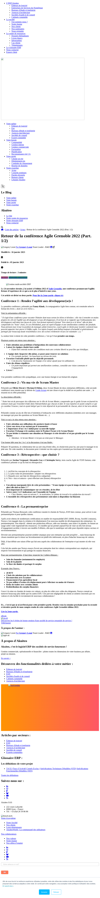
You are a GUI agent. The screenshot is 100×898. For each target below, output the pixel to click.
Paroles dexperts (18, 175)
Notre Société (11, 823)
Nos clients (16, 26)
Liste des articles (12, 229)
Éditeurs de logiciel (19, 5)
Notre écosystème (8, 818)
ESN (8, 674)
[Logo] (42, 119)
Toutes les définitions (9, 775)
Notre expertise (12, 168)
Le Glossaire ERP (13, 47)
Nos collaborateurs (8, 834)
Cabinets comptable (19, 17)
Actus (13, 170)
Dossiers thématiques (20, 36)
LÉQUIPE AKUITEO (18, 277)
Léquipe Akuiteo (18, 180)
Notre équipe (16, 24)
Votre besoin (11, 140)
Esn (13, 128)
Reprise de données (19, 166)
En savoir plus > (8, 886)
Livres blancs (16, 38)
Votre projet (11, 156)
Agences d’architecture (15, 748)
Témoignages (17, 45)
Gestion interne (17, 145)
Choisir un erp (17, 159)
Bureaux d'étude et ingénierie (23, 10)
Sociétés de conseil (19, 135)
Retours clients (17, 177)
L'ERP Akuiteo (12, 3)
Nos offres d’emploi (14, 843)
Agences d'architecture (20, 12)
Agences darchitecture (20, 133)
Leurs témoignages (14, 827)
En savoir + (6, 658)
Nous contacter (12, 50)
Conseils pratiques (18, 173)
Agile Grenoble (55, 289)
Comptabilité (16, 142)
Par (24, 247)
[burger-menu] (2, 184)
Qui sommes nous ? (19, 22)
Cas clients (15, 43)
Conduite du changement (21, 163)
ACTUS (4, 277)
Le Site (9, 216)
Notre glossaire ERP (14, 220)
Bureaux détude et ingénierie (23, 131)
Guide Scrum (40, 390)
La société (10, 19)
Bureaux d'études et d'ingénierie (19, 672)
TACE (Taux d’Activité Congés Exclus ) (23, 768)
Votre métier (11, 124)
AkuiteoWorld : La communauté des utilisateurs (25, 830)
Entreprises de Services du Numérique (27, 8)
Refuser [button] (56, 892)
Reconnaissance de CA (21, 154)
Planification (16, 152)
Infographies (16, 40)
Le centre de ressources (15, 33)
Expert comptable (18, 138)
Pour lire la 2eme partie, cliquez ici (48, 295)
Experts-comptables (14, 752)
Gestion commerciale (20, 147)
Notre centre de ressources (17, 218)
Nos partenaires (17, 29)
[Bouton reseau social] (7, 847)
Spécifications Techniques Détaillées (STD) (58, 768)
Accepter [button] (44, 892)
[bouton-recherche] (3, 186)
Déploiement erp (18, 161)
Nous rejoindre (17, 31)
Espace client (11, 52)
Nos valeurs (11, 838)
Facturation (16, 149)
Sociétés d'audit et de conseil (23, 15)
